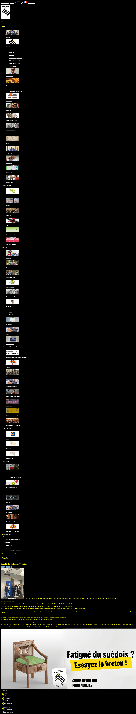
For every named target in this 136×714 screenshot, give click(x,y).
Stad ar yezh (9, 163)
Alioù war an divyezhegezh (12, 415)
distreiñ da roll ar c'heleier (6, 690)
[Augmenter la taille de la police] (3, 567)
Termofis (8, 472)
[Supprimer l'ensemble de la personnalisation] (6, 567)
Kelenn (8, 267)
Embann (8, 377)
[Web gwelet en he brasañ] (12, 598)
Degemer (5, 693)
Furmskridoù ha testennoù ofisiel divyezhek (16, 357)
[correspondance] (18, 3)
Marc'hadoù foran (10, 130)
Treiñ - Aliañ (12, 52)
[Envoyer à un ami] (10, 567)
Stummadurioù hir (10, 234)
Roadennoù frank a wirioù (12, 531)
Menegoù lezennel (7, 703)
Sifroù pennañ (9, 153)
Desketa (8, 205)
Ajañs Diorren (12, 66)
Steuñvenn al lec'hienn (8, 695)
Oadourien (8, 215)
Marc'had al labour (11, 287)
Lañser (2, 3)
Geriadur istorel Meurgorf (12, 521)
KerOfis (8, 502)
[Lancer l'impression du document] (8, 567)
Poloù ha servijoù (10, 47)
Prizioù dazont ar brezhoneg (13, 425)
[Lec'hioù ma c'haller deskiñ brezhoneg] (12, 193)
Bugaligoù (8, 258)
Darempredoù (32, 3)
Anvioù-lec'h (9, 172)
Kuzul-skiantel (9, 85)
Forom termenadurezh (11, 487)
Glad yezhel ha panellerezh (15, 58)
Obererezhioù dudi (10, 277)
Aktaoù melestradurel (11, 120)
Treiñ (7, 334)
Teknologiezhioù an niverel (15, 60)
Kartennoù (8, 448)
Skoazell (11, 314)
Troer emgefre (9, 512)
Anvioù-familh (9, 182)
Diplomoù (8, 225)
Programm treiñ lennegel (12, 296)
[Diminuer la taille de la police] (1, 567)
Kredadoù (5, 701)
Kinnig (7, 439)
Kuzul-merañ (9, 76)
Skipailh (8, 37)
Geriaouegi (8, 548)
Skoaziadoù (9, 306)
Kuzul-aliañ (9, 101)
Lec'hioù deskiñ (10, 196)
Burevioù (8, 110)
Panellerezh (9, 324)
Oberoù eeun (9, 406)
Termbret (11, 55)
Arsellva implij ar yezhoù (15, 63)
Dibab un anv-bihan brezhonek (13, 396)
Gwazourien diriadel (11, 244)
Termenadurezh (10, 344)
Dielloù (10, 492)
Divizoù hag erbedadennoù (15, 91)
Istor (7, 143)
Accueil (5, 557)
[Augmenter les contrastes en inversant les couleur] (5, 567)
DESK (10, 312)
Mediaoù (8, 367)
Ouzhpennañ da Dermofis (15, 477)
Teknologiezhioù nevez (11, 386)
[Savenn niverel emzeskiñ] (12, 203)
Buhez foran (9, 545)
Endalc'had (6, 3)
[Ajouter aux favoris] (11, 567)
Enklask (12, 3)
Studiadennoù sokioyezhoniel (13, 539)
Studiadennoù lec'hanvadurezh (13, 550)
